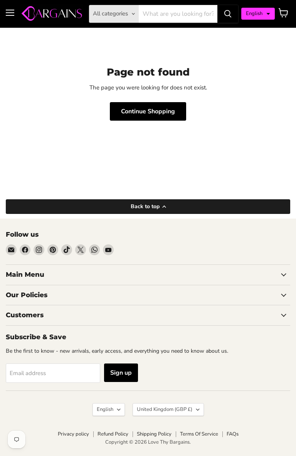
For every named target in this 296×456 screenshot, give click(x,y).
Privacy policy (73, 434)
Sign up (121, 373)
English (105, 409)
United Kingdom (164, 409)
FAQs (233, 434)
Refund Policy (113, 434)
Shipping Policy (154, 434)
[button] (258, 14)
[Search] (227, 14)
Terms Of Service (199, 434)
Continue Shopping (148, 111)
